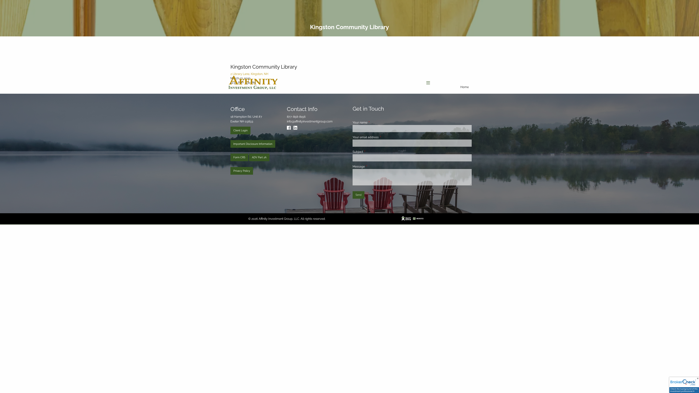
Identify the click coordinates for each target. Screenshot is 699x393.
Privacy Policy (241, 170)
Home (464, 87)
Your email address (380, 137)
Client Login (240, 130)
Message (373, 166)
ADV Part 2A (259, 157)
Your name (374, 122)
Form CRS (239, 157)
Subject (372, 152)
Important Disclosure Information (252, 143)
